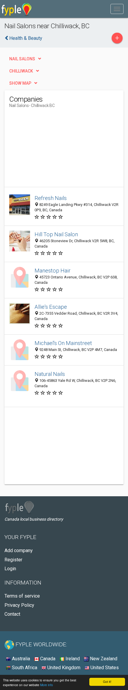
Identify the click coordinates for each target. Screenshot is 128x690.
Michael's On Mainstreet (63, 343)
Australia (20, 658)
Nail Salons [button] (22, 58)
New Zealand (103, 658)
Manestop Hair (53, 270)
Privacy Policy (19, 605)
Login (10, 568)
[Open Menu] (117, 9)
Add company (18, 550)
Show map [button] (20, 83)
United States (104, 667)
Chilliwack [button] (21, 71)
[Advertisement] (54, 150)
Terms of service (22, 596)
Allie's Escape (51, 307)
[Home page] (16, 8)
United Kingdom (63, 667)
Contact (12, 614)
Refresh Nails (51, 198)
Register (13, 560)
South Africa (24, 667)
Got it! (107, 681)
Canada (47, 658)
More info (46, 685)
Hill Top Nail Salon (56, 234)
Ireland (72, 658)
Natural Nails (50, 374)
